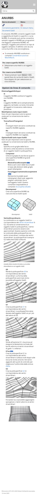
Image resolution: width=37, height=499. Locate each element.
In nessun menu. (27, 28)
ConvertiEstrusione (19, 55)
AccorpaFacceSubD (23, 187)
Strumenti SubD (8, 30)
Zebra (8, 366)
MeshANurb (9, 58)
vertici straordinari (26, 222)
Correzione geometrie (10, 28)
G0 (25, 271)
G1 (24, 307)
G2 (24, 371)
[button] (33, 11)
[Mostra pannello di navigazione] (34, 4)
